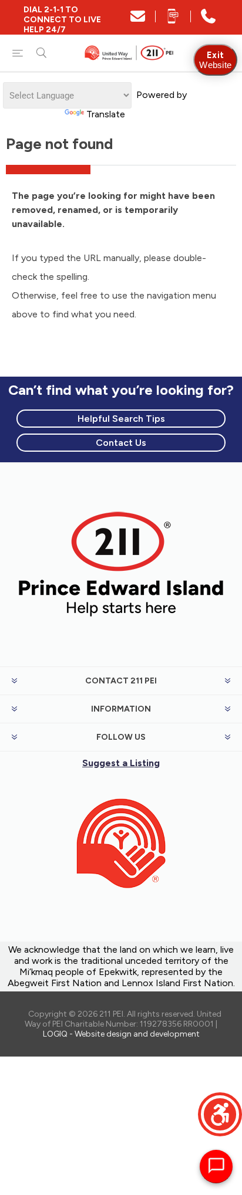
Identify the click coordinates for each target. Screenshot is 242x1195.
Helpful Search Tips (121, 418)
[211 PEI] (130, 53)
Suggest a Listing (121, 763)
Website (215, 60)
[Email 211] (137, 20)
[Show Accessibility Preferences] (220, 1114)
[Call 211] (208, 20)
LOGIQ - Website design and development (121, 1034)
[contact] (121, 906)
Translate (105, 114)
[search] (41, 53)
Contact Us (121, 442)
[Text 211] (173, 20)
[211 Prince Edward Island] (121, 628)
